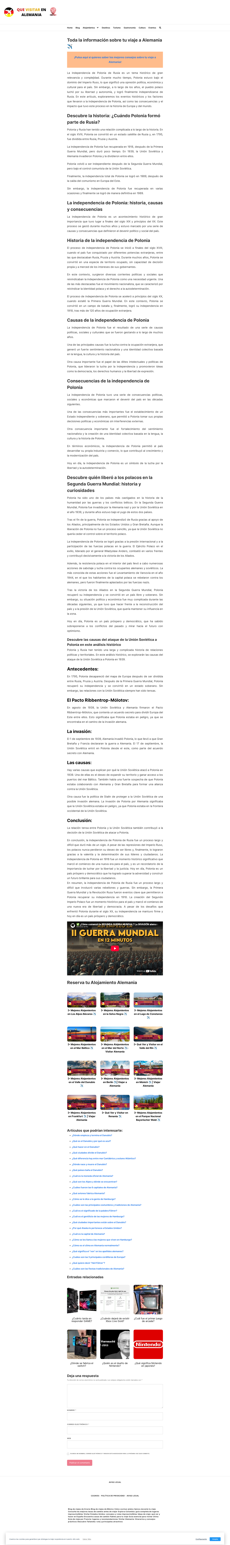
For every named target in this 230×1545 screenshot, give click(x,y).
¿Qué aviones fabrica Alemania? (88, 1193)
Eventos (152, 27)
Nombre (71, 1410)
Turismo (117, 27)
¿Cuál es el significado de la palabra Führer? (94, 1210)
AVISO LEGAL (115, 1482)
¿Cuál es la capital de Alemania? (88, 1234)
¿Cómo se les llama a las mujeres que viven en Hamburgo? (102, 1239)
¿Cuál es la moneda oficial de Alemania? (92, 1176)
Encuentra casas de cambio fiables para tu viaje (106, 1517)
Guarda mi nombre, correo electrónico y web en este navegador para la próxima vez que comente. (110, 1453)
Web (69, 1438)
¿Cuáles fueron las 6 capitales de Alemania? (95, 1187)
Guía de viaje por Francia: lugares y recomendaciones (93, 1519)
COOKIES (95, 1496)
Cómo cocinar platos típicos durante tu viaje (135, 1509)
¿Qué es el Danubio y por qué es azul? (91, 1141)
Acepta (215, 1539)
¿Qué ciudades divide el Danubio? (89, 1152)
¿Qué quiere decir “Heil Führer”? (88, 1263)
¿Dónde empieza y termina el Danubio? (92, 1135)
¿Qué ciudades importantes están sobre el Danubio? (99, 1222)
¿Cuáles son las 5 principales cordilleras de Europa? (98, 1257)
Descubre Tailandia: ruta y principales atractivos (100, 1522)
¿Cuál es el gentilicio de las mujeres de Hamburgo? (98, 1216)
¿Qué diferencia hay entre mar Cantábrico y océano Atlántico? (104, 1158)
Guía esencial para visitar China (143, 1517)
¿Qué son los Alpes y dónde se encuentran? (94, 1181)
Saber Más (87, 1539)
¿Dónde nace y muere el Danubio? (89, 1164)
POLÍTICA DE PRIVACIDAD (113, 1496)
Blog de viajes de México (102, 1509)
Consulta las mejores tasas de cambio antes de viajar (92, 1511)
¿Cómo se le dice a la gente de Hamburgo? (94, 1199)
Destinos (106, 27)
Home (69, 27)
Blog (78, 27)
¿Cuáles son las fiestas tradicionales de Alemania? (98, 1268)
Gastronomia (130, 27)
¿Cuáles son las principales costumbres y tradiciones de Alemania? (106, 1205)
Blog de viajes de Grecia (79, 1509)
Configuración (201, 1539)
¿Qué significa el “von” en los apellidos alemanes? (98, 1251)
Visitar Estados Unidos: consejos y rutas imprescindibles (110, 1514)
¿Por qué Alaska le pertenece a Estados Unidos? (97, 1228)
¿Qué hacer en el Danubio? (86, 1147)
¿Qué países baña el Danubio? (87, 1170)
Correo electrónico (78, 1424)
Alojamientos (89, 27)
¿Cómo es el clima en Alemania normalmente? (95, 1245)
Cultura (142, 27)
